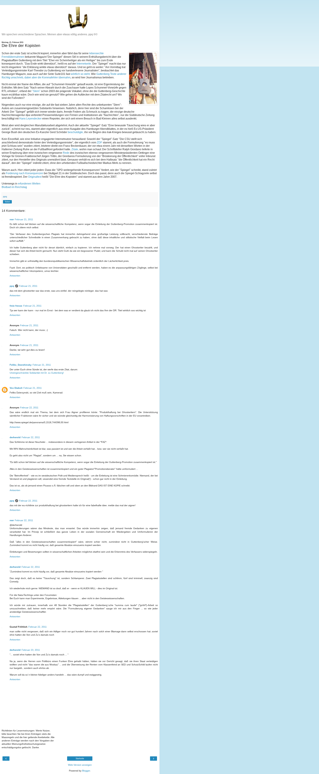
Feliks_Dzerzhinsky (21, 364)
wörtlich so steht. (80, 74)
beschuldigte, (76, 132)
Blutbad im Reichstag (14, 187)
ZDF (99, 142)
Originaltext (35, 176)
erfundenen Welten (29, 183)
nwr (12, 219)
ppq (12, 286)
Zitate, (75, 149)
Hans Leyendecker (30, 118)
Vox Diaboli (16, 388)
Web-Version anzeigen (80, 765)
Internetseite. (84, 63)
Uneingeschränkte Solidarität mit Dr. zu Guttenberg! (37, 372)
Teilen (7, 202)
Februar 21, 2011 (24, 219)
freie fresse (16, 305)
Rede (66, 152)
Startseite (80, 758)
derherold (15, 437)
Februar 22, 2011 (29, 407)
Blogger (86, 770)
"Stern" (36, 91)
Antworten (15, 275)
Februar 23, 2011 (31, 650)
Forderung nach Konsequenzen (24, 173)
